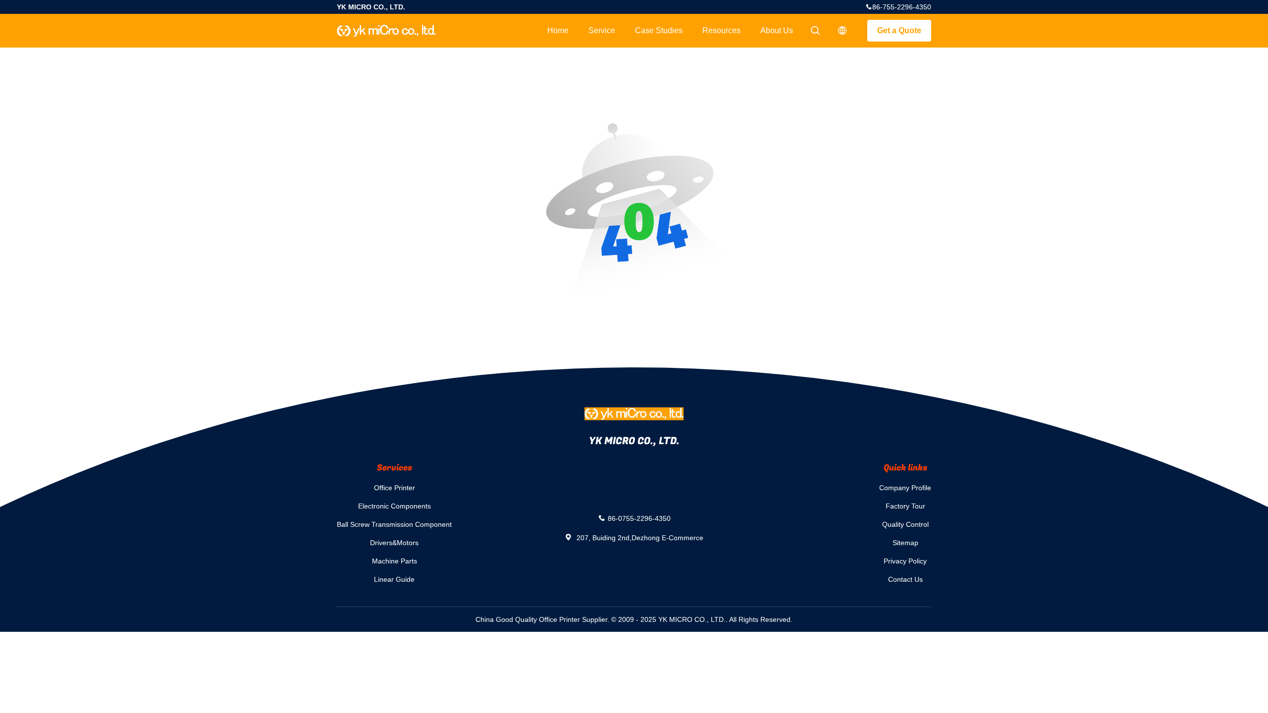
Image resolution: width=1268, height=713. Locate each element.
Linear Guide (394, 579)
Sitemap (905, 543)
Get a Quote (899, 30)
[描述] (842, 31)
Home (558, 30)
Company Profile (905, 488)
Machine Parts (394, 561)
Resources (721, 30)
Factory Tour (905, 506)
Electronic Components (394, 506)
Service (601, 30)
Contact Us (905, 579)
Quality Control (905, 524)
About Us (776, 30)
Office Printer (394, 488)
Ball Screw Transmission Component (394, 524)
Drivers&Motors (394, 543)
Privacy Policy (905, 561)
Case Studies (659, 30)
